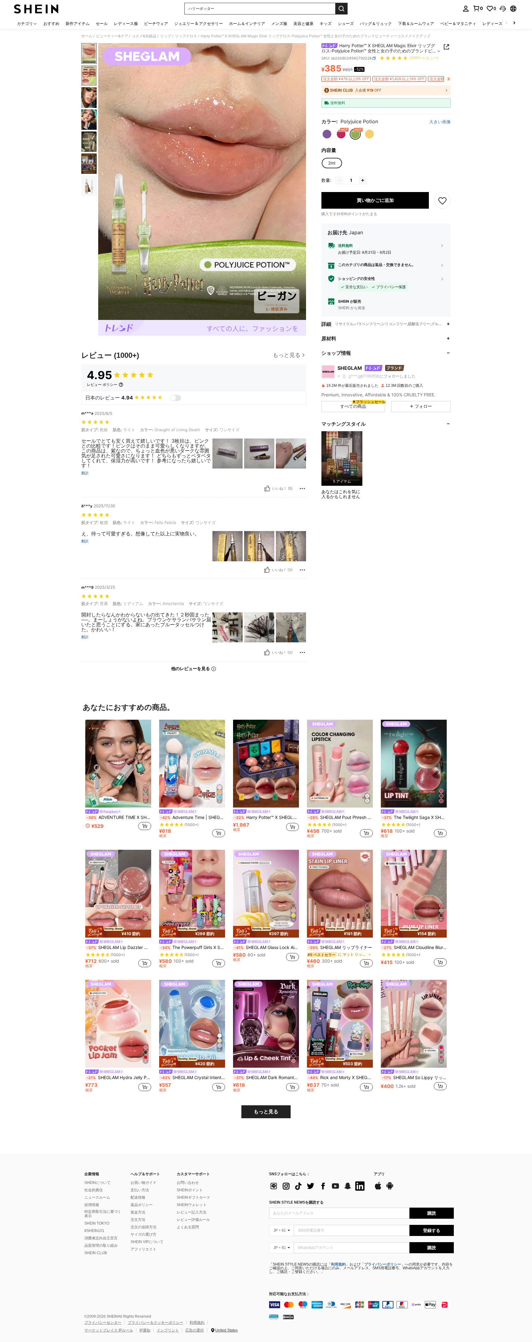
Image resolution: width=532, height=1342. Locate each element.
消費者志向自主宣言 (101, 1238)
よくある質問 (188, 1227)
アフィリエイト (143, 1249)
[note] (118, 932)
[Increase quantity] (363, 180)
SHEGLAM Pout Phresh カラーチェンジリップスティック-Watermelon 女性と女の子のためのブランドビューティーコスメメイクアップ (340, 817)
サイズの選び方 (143, 1234)
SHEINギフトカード (193, 1197)
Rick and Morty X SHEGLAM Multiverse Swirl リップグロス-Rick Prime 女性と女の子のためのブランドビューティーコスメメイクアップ (340, 1077)
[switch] (175, 398)
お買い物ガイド (143, 1182)
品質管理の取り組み (101, 1245)
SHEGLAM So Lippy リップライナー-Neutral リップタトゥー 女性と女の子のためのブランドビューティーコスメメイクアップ (414, 1077)
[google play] (389, 1189)
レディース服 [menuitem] (126, 23)
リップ (165, 36)
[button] (502, 8)
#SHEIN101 (94, 1231)
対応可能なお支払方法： (289, 1294)
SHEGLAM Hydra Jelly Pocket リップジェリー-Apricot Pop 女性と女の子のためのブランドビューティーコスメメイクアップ (119, 1077)
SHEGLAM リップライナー (340, 947)
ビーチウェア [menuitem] (156, 23)
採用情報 (91, 1205)
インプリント (168, 1330)
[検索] (341, 8)
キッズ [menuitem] (326, 23)
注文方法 (138, 1219)
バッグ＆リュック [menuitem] (376, 23)
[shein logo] (36, 8)
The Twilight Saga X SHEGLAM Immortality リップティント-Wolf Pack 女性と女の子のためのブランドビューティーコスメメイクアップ (414, 817)
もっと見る (266, 1111)
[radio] (326, 134)
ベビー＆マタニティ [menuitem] (458, 23)
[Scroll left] (507, 23)
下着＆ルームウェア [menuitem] (416, 23)
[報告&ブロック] (302, 488)
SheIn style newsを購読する (296, 1202)
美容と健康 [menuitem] (303, 23)
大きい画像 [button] (440, 121)
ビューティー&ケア (112, 36)
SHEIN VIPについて (147, 1242)
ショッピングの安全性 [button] (356, 278)
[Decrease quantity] (339, 180)
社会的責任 (93, 1190)
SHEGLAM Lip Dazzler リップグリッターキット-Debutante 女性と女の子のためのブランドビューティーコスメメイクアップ (119, 947)
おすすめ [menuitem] (51, 23)
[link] (478, 8)
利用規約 (338, 1264)
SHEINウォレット (192, 1205)
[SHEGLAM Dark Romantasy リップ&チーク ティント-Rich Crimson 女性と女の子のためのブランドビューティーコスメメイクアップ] (266, 1024)
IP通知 (144, 1330)
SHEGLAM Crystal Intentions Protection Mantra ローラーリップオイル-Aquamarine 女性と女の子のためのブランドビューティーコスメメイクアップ (192, 1077)
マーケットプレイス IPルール (108, 1330)
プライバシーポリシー (382, 1264)
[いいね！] (267, 488)
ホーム (86, 36)
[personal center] (466, 8)
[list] (318, 1186)
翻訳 (85, 473)
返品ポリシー (142, 1205)
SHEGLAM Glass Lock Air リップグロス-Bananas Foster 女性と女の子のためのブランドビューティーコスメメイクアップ (266, 947)
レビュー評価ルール (193, 1219)
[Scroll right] (514, 23)
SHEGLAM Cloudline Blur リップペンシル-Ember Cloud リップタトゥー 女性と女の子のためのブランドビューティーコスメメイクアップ (414, 947)
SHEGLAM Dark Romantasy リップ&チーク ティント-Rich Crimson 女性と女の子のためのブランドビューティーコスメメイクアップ (266, 1077)
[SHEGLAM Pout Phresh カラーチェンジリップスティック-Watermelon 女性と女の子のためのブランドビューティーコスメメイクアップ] (340, 764)
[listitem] (341, 458)
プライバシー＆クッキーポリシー (155, 1322)
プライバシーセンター (102, 1322)
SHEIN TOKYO (96, 1223)
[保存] (442, 200)
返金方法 (138, 1212)
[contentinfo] (361, 1304)
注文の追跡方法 (143, 1227)
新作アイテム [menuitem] (78, 23)
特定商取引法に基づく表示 (102, 1213)
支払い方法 (140, 1190)
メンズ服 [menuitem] (279, 23)
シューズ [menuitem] (346, 23)
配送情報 (138, 1197)
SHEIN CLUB (95, 1253)
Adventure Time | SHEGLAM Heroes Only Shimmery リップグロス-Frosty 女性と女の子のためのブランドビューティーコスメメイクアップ (192, 817)
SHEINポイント (190, 1190)
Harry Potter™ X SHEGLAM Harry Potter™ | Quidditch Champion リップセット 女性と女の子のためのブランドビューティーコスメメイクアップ (266, 817)
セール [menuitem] (102, 23)
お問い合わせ (188, 1182)
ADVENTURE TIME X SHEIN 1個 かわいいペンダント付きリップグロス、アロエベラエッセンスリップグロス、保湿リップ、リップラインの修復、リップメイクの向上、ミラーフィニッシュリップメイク (119, 817)
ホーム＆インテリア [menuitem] (247, 23)
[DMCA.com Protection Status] (288, 1317)
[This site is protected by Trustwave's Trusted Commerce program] (273, 1317)
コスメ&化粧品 (144, 36)
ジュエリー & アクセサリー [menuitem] (198, 23)
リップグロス (186, 36)
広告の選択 (194, 1330)
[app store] (378, 1189)
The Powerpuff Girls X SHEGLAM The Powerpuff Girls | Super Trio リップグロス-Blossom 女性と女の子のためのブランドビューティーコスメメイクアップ (192, 947)
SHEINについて (97, 1182)
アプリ (379, 1174)
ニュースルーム (97, 1197)
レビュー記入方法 (191, 1212)
